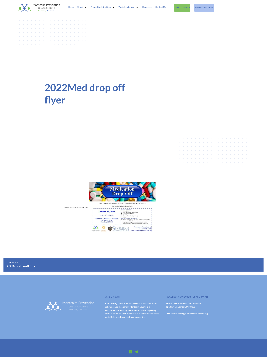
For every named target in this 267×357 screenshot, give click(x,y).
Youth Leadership (126, 7)
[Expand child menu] (85, 7)
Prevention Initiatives (101, 7)
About (80, 7)
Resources (147, 7)
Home (71, 7)
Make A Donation (182, 7)
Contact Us (160, 7)
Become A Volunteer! (204, 7)
